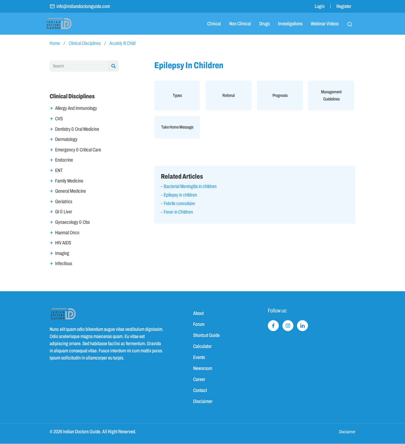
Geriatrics (63, 201)
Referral (228, 95)
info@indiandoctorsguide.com (83, 6)
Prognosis (280, 95)
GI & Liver (63, 211)
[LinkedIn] (302, 325)
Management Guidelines (331, 95)
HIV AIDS (63, 243)
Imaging (62, 253)
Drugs (264, 23)
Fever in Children (178, 212)
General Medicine (70, 191)
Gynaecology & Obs (72, 222)
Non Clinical (240, 23)
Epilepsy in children (180, 195)
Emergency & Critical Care (78, 149)
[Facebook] (273, 325)
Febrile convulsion (179, 203)
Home (55, 43)
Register (343, 6)
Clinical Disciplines (85, 43)
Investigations (290, 23)
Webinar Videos (325, 23)
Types (177, 95)
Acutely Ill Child (122, 43)
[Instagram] (287, 325)
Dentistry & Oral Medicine (77, 129)
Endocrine (64, 160)
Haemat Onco (67, 232)
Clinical (214, 23)
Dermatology (66, 139)
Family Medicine (69, 181)
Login (320, 6)
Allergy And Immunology (76, 108)
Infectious (63, 263)
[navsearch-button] (349, 23)
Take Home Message (177, 127)
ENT (59, 170)
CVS (59, 118)
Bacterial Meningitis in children (190, 186)
